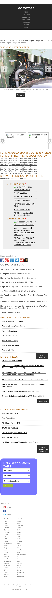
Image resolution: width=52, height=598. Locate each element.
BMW (5, 523)
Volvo (5, 579)
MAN (18, 552)
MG (18, 556)
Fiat (5, 536)
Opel (18, 561)
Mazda (6, 554)
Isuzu (18, 543)
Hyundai (19, 541)
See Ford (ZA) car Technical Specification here (18, 173)
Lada (5, 550)
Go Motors (26, 8)
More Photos (42, 356)
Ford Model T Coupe (10, 336)
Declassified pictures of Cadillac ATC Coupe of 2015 (23, 396)
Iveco (5, 545)
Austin (19, 521)
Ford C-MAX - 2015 (22, 209)
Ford (18, 536)
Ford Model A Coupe (10, 340)
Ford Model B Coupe (10, 345)
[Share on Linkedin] (12, 260)
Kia (18, 548)
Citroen (19, 527)
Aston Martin (20, 519)
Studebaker (20, 572)
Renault (19, 568)
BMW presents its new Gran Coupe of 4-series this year (25, 379)
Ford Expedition (20, 193)
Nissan (19, 559)
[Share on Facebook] (2, 260)
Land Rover (20, 550)
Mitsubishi (7, 559)
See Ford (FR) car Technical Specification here (18, 167)
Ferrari (19, 534)
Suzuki (19, 574)
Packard (6, 563)
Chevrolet (20, 525)
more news (43, 401)
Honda (6, 541)
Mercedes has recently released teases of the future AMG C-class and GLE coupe (24, 231)
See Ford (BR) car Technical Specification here (18, 163)
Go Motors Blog (12, 264)
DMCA (20, 586)
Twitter (9, 514)
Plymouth (7, 565)
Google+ (9, 507)
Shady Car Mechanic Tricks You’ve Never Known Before (23, 302)
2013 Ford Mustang (22, 200)
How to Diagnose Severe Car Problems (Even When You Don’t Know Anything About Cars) (23, 307)
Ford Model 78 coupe (10, 350)
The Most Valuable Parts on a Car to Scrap (18, 291)
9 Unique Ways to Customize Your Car (16, 274)
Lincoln (6, 552)
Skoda (6, 572)
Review (20, 95)
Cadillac (6, 525)
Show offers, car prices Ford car (13, 178)
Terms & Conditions (30, 584)
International (7, 543)
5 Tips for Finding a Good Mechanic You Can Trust (21, 286)
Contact (6, 584)
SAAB (6, 570)
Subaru (6, 574)
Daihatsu (6, 532)
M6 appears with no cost (24, 224)
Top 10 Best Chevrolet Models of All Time (17, 269)
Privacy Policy (17, 584)
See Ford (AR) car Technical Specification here (18, 158)
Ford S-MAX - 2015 (22, 190)
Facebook (10, 511)
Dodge (6, 534)
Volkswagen (20, 576)
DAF (18, 530)
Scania (19, 570)
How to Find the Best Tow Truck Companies (18, 278)
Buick (18, 523)
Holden (19, 539)
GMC (5, 539)
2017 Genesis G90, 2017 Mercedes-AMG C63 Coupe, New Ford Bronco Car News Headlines (24, 241)
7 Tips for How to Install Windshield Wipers (17, 282)
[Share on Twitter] (17, 260)
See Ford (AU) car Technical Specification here (18, 160)
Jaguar (19, 545)
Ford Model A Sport (9, 331)
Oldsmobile (7, 561)
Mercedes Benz (22, 554)
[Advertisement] (35, 114)
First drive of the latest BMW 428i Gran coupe (20, 391)
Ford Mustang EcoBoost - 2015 (14, 433)
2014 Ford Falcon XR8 (23, 197)
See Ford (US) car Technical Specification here (18, 171)
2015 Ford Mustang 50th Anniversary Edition (24, 214)
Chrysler (6, 527)
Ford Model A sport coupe (12, 321)
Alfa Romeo (7, 519)
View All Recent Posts (10, 312)
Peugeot (19, 563)
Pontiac (19, 565)
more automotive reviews (43, 449)
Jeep (5, 548)
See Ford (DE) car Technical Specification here (18, 165)
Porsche (6, 568)
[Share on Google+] (7, 260)
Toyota (6, 576)
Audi (5, 521)
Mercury (6, 556)
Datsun (19, 532)
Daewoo (6, 530)
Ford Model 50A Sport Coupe (13, 326)
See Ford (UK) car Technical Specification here (18, 169)
